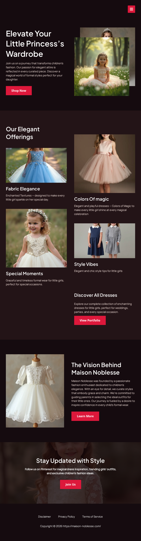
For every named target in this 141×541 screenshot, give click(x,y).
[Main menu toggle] (131, 9)
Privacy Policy (66, 516)
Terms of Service (92, 516)
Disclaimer (44, 516)
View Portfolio (90, 320)
